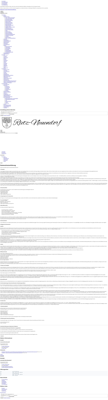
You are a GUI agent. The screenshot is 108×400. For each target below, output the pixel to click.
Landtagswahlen (8, 51)
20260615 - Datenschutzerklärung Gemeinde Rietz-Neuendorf (12, 352)
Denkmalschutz (7, 31)
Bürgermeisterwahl (8, 46)
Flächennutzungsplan (8, 33)
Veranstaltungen (6, 84)
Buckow (5, 59)
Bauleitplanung (6, 74)
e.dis (6, 100)
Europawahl (7, 49)
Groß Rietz (5, 63)
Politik (6, 30)
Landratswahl (7, 47)
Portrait (5, 15)
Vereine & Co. (6, 93)
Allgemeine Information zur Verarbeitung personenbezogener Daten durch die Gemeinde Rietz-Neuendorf (19, 351)
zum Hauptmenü (5, 2)
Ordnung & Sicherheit (9, 23)
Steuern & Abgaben (8, 32)
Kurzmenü (3, 152)
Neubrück (5, 65)
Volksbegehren (6, 53)
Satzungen (5, 73)
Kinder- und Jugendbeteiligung (10, 38)
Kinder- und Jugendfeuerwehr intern (10, 81)
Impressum (5, 160)
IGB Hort (6, 90)
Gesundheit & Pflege (8, 19)
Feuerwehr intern (6, 79)
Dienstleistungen (6, 69)
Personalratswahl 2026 (9, 52)
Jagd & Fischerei (8, 37)
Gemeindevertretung (7, 40)
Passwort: (15, 112)
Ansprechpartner (6, 71)
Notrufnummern (3, 392)
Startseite (3, 151)
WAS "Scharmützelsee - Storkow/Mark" (11, 98)
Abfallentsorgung (8, 27)
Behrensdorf (6, 57)
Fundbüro (7, 36)
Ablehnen (2, 11)
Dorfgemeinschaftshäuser (8, 96)
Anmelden (2, 115)
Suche (5, 161)
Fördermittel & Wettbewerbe (10, 34)
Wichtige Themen (6, 16)
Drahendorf (6, 60)
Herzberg (5, 64)
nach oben (2, 355)
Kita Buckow (7, 86)
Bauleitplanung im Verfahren (8, 75)
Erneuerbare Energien (9, 28)
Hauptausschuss (6, 41)
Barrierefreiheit (6, 158)
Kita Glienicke (7, 87)
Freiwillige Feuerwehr (7, 94)
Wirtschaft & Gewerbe (9, 20)
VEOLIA (6, 102)
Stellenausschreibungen (8, 78)
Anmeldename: (3, 112)
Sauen (5, 66)
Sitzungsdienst (6, 39)
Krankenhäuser (6, 106)
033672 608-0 (5, 346)
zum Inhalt (3, 1)
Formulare (5, 70)
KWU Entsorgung (8, 101)
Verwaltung (4, 68)
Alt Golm (5, 56)
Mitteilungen (6, 77)
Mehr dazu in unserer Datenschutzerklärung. (8, 9)
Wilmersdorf (6, 67)
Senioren (5, 92)
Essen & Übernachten (7, 105)
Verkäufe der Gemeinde (9, 35)
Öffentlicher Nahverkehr (9, 25)
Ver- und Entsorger (7, 97)
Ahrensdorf (5, 55)
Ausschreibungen (8, 24)
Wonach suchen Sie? (3, 133)
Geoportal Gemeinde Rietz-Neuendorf (10, 80)
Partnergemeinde (7, 44)
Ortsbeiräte (6, 43)
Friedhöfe (5, 107)
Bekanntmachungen (7, 76)
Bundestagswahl (8, 50)
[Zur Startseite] (32, 129)
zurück (1, 354)
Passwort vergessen (7, 115)
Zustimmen (2, 12)
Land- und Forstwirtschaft (9, 18)
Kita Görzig (7, 88)
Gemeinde (3, 14)
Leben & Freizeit (4, 83)
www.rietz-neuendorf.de (7, 367)
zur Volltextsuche (5, 4)
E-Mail (4, 348)
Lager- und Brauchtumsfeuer (10, 17)
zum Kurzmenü (4, 3)
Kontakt (5, 72)
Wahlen (5, 45)
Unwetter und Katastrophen (10, 26)
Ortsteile (3, 54)
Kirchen (5, 104)
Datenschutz (4, 153)
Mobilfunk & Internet (8, 22)
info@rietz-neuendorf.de (7, 366)
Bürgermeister (6, 42)
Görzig (5, 62)
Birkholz (5, 58)
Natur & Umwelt (8, 21)
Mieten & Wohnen (7, 95)
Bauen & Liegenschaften (9, 29)
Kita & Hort (5, 85)
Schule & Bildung (6, 91)
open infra (7, 103)
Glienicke (5, 61)
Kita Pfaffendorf (8, 89)
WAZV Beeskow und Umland (10, 99)
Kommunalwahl (8, 48)
